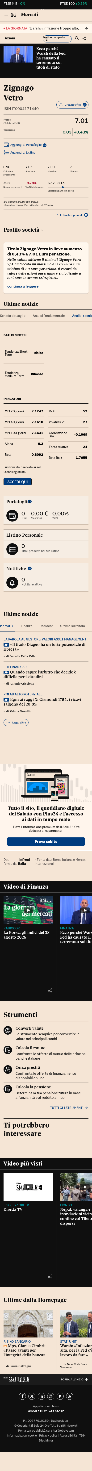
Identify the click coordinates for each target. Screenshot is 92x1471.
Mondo (66, 1205)
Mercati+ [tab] (6, 626)
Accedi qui (17, 481)
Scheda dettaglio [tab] (12, 315)
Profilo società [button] (21, 229)
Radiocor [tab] (46, 626)
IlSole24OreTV (16, 1205)
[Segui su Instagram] (50, 1396)
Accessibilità (68, 1435)
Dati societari (60, 1421)
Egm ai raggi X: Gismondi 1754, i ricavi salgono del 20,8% (42, 702)
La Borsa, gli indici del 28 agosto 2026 (27, 935)
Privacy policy (48, 1435)
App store (56, 1411)
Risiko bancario (17, 1341)
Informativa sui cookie (22, 1435)
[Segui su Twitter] (31, 1396)
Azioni (10, 38)
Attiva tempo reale (71, 215)
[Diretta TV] (28, 1187)
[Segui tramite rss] (69, 1396)
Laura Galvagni (20, 1366)
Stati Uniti (69, 1341)
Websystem (66, 1431)
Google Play (37, 1411)
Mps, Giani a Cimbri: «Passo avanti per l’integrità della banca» (25, 1350)
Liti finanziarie (16, 667)
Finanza (67, 928)
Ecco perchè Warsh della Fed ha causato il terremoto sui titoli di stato (51, 58)
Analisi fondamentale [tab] (49, 315)
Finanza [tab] (26, 626)
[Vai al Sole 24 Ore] (13, 15)
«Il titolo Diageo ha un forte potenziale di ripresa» (44, 647)
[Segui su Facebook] (22, 1396)
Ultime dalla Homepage (35, 1300)
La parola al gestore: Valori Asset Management (45, 639)
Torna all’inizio (72, 1379)
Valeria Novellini (21, 711)
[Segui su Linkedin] (41, 1396)
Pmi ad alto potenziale (23, 694)
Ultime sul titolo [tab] (72, 626)
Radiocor (12, 928)
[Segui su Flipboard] (60, 1396)
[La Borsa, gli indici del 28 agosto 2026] (28, 910)
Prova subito (46, 841)
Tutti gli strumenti (67, 1108)
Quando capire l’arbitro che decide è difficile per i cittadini (40, 674)
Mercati (29, 15)
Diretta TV (13, 1209)
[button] (57, 38)
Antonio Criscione (22, 683)
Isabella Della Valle (22, 656)
